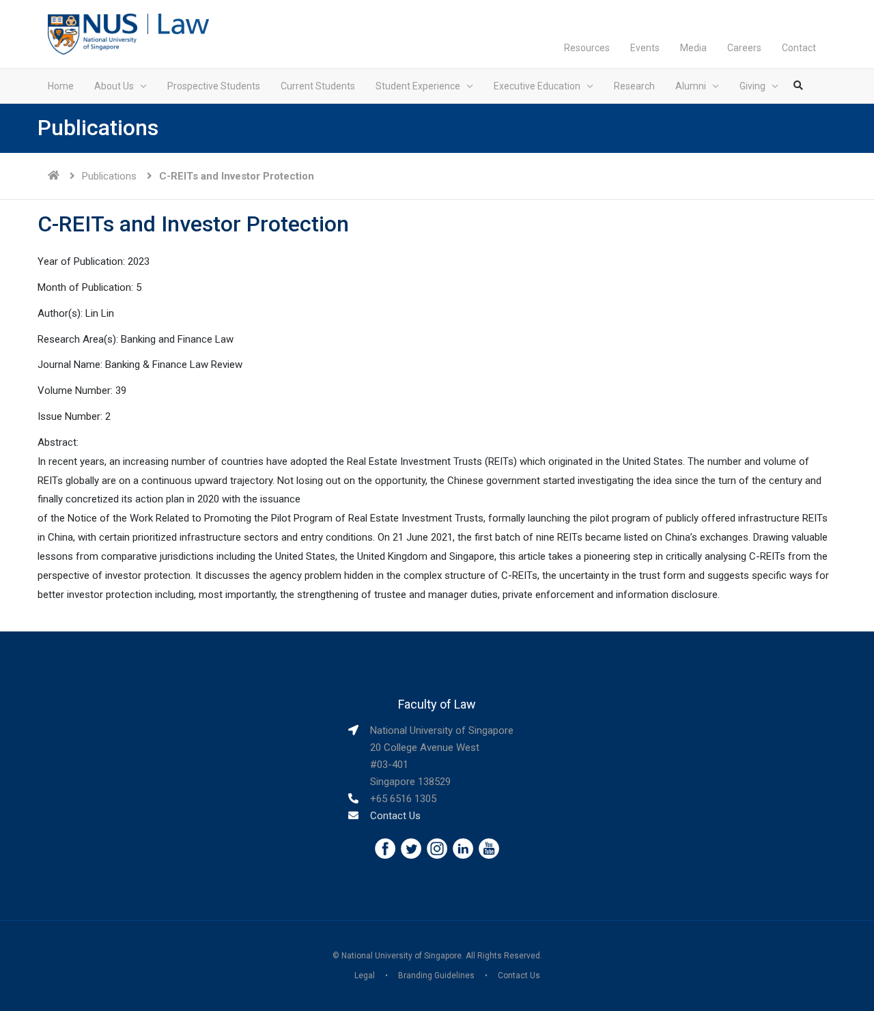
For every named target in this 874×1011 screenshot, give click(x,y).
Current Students (318, 86)
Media (693, 47)
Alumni (690, 86)
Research (634, 86)
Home (61, 86)
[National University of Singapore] (92, 33)
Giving (752, 86)
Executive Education (537, 86)
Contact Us (395, 816)
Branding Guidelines (436, 975)
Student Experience (418, 86)
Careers (744, 47)
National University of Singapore (401, 955)
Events (645, 47)
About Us (114, 86)
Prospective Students (213, 86)
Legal (364, 975)
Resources (587, 47)
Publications (109, 176)
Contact (799, 47)
